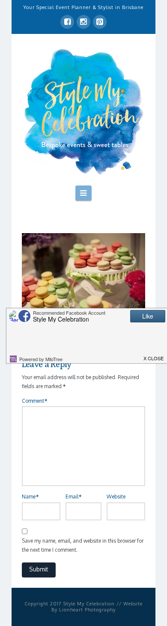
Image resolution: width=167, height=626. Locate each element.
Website (116, 496)
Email (73, 496)
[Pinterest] (100, 22)
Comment (34, 401)
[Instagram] (83, 22)
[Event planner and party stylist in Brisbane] (83, 111)
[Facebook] (67, 22)
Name (30, 496)
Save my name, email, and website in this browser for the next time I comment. (82, 545)
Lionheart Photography (87, 610)
